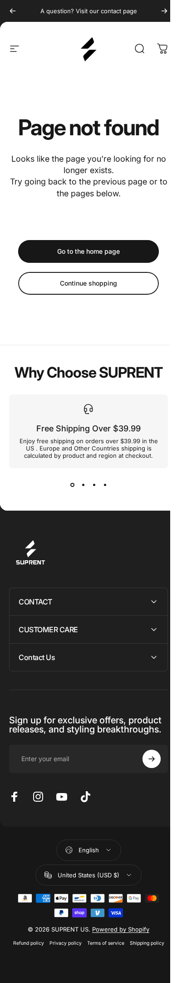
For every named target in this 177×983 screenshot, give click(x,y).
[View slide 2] (83, 484)
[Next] (164, 11)
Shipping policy (143, 952)
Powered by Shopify (117, 938)
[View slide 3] (93, 484)
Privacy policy (62, 952)
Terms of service (102, 952)
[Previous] (13, 11)
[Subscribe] (145, 768)
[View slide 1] (72, 484)
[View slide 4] (104, 484)
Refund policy (25, 952)
